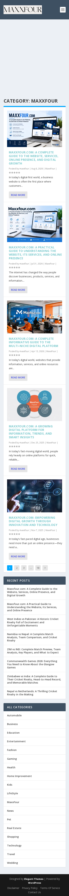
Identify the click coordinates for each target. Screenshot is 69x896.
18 (38, 567)
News (10, 810)
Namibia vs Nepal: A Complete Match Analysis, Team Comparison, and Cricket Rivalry (32, 637)
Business (12, 724)
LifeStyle (12, 793)
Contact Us (34, 892)
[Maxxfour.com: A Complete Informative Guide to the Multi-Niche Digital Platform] (34, 316)
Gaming (12, 758)
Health (11, 767)
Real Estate (14, 828)
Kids (9, 784)
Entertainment (16, 741)
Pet (9, 819)
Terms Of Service (50, 888)
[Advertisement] (34, 55)
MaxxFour (50, 168)
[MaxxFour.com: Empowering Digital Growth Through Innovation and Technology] (34, 495)
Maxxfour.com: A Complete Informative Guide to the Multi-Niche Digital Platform (33, 342)
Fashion (12, 750)
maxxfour (24, 168)
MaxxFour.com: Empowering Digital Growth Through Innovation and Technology (33, 521)
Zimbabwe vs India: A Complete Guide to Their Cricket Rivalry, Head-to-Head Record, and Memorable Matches (34, 679)
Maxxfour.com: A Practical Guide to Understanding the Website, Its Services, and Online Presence (35, 252)
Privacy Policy (30, 888)
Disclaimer (13, 888)
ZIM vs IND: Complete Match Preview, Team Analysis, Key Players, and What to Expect (34, 651)
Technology (14, 845)
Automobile (14, 715)
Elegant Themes (33, 878)
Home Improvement (19, 776)
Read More (18, 195)
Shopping (13, 836)
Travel (11, 854)
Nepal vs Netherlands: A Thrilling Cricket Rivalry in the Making (32, 693)
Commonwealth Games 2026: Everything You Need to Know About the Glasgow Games (32, 664)
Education (13, 732)
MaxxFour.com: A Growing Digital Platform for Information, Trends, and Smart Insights (31, 431)
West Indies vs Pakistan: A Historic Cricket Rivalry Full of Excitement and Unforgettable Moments (33, 622)
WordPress (34, 882)
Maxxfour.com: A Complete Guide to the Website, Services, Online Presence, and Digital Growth (34, 157)
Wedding (12, 862)
